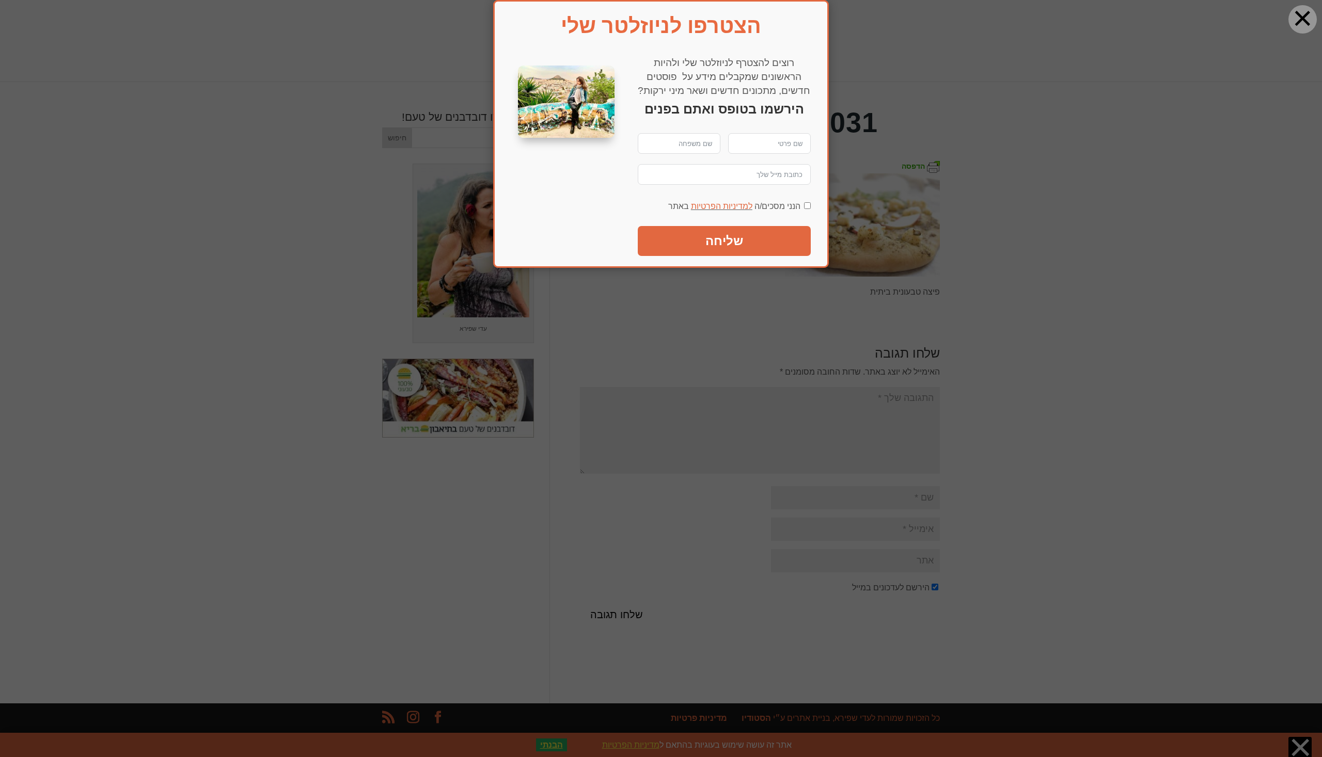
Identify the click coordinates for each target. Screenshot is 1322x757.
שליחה (724, 241)
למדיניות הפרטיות (721, 206)
